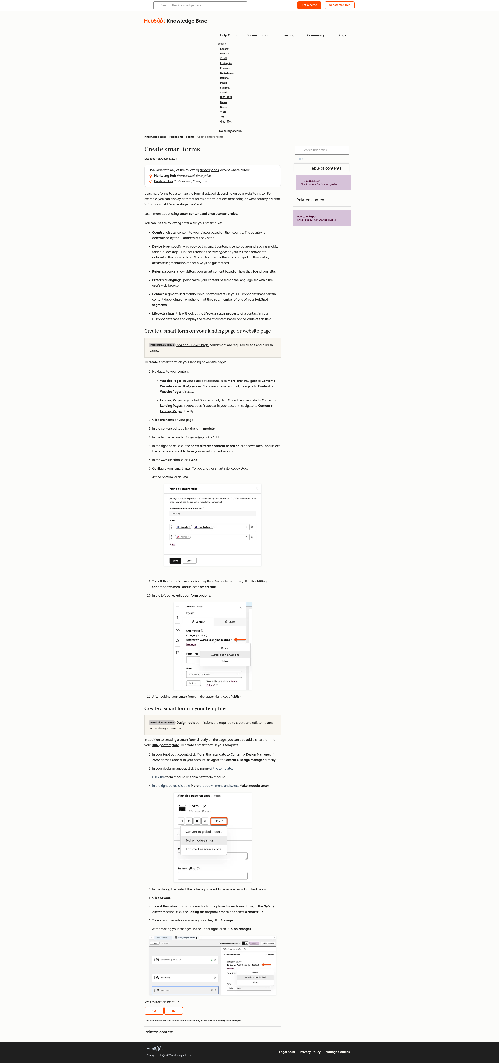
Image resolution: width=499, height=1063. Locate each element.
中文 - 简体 (226, 121)
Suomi (223, 92)
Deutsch (224, 53)
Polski (223, 82)
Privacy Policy (310, 1052)
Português (226, 63)
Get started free (339, 5)
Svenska (225, 87)
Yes (154, 1010)
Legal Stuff (287, 1052)
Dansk (223, 102)
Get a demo (309, 5)
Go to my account (231, 131)
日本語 (223, 58)
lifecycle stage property (222, 313)
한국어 (223, 112)
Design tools (185, 723)
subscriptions (209, 170)
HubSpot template (165, 745)
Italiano (224, 78)
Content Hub (163, 181)
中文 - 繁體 (226, 97)
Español (224, 48)
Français (225, 68)
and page (192, 345)
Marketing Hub (165, 176)
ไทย (222, 117)
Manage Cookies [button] (338, 1052)
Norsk (223, 107)
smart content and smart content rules (208, 214)
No (174, 1010)
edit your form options (193, 595)
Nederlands (227, 73)
